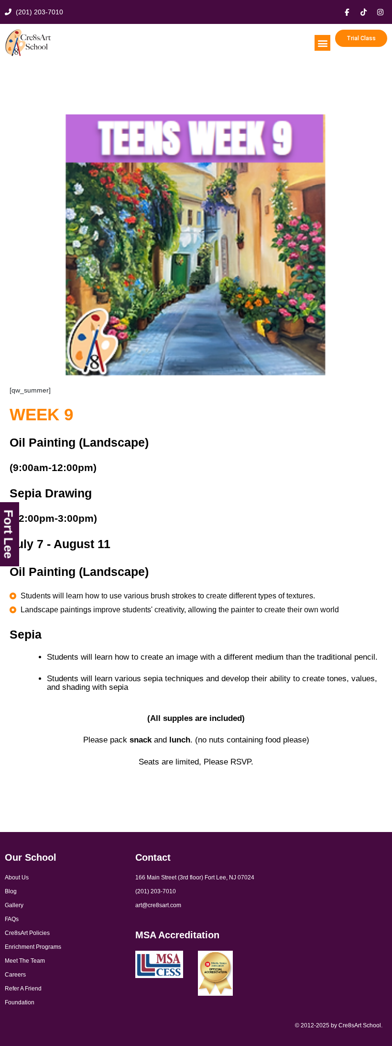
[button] (322, 43)
